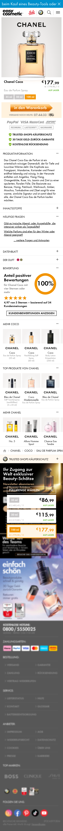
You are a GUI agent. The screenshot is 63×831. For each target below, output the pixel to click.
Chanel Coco (13, 82)
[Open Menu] (13, 13)
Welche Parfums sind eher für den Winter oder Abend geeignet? (29, 233)
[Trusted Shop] (41, 13)
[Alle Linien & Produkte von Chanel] (31, 24)
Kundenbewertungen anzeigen (31, 313)
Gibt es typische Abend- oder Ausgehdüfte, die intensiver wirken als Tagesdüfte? (30, 225)
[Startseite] (5, 451)
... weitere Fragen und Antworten (31, 240)
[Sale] (32, 13)
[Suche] (49, 13)
